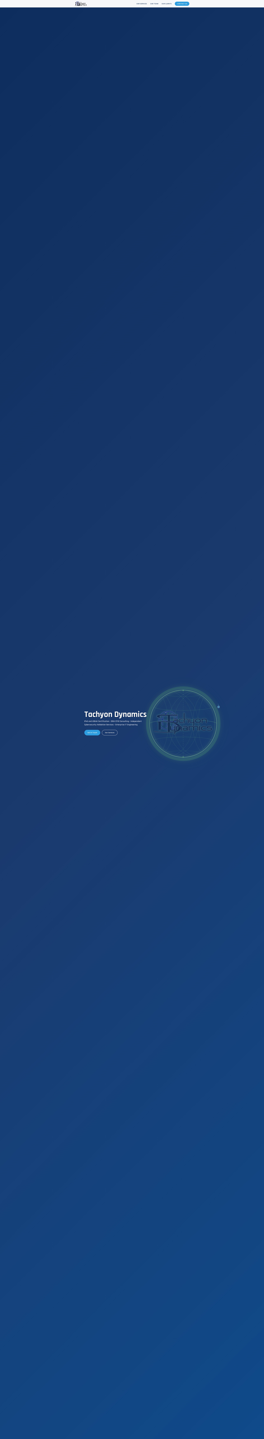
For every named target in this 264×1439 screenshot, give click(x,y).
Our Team (154, 4)
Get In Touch (92, 732)
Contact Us (182, 4)
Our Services (141, 4)
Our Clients (166, 4)
